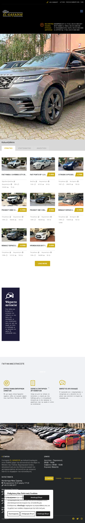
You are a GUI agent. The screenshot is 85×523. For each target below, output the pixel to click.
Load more (42, 263)
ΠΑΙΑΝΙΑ (58, 478)
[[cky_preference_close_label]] (48, 387)
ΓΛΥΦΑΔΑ (67, 478)
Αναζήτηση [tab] (41, 148)
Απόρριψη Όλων (28, 514)
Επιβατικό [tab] (8, 148)
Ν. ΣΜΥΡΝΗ (49, 478)
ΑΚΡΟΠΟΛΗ (77, 478)
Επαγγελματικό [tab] (24, 148)
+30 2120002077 (53, 2)
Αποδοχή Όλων (43, 514)
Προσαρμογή (13, 514)
